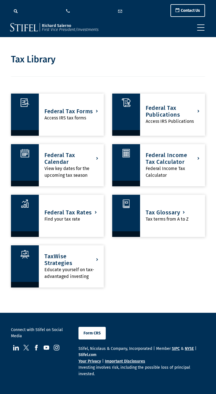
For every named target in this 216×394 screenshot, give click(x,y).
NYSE (189, 348)
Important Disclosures (125, 361)
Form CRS (92, 333)
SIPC (176, 348)
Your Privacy (89, 361)
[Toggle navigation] (200, 27)
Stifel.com (87, 354)
